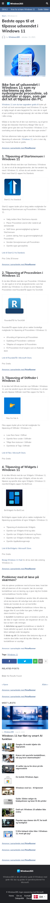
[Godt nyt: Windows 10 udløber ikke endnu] (8, 812)
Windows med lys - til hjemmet (29, 788)
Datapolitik (19, 898)
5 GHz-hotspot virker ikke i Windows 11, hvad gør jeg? (31, 832)
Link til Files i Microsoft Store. (14, 453)
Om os (19, 896)
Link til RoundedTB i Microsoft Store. (17, 358)
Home (11, 896)
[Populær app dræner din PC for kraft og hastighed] (8, 823)
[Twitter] (24, 661)
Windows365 (13, 892)
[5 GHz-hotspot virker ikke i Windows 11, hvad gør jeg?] (8, 834)
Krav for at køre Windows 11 (23, 9)
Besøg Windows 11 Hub (12, 560)
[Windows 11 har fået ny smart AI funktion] (25, 717)
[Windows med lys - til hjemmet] (8, 791)
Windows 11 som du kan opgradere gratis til (20, 104)
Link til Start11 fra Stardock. (13, 253)
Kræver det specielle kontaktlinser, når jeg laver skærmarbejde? (30, 756)
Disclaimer (30, 898)
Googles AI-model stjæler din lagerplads (28, 745)
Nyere (5, 684)
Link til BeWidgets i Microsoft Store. (17, 548)
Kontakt (27, 896)
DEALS (5, 9)
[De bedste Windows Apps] (8, 780)
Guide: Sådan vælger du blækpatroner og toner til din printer (31, 800)
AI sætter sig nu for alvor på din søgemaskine (29, 767)
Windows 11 (12, 16)
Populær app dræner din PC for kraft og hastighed (31, 821)
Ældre (44, 684)
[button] (3, 3)
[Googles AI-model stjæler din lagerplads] (8, 747)
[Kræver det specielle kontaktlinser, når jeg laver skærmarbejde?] (8, 758)
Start (4, 16)
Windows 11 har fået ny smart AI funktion (22, 737)
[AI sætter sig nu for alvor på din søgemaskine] (8, 769)
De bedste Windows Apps (27, 777)
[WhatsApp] (35, 661)
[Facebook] (9, 661)
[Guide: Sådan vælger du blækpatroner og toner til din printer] (8, 802)
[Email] (40, 661)
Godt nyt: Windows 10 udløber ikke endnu (31, 810)
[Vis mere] (45, 661)
